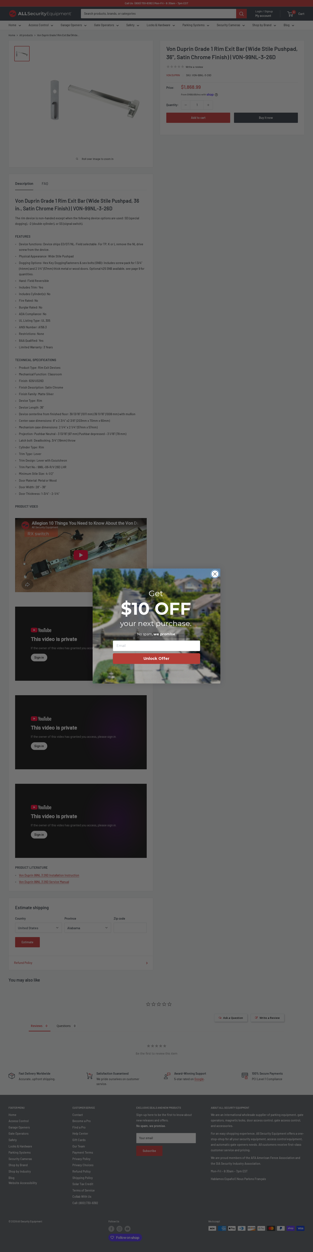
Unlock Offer (156, 658)
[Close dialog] (215, 574)
